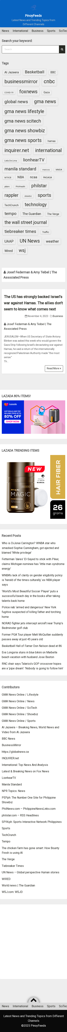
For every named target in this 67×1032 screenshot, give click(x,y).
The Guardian (32, 214)
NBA (20, 177)
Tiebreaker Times (13, 866)
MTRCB (7, 177)
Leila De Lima (10, 160)
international (48, 150)
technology (36, 204)
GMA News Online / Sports (19, 721)
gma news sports (23, 140)
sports (44, 195)
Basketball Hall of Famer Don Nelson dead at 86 (32, 646)
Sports (51, 31)
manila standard (20, 168)
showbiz (28, 196)
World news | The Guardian (18, 885)
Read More (53, 368)
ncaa (33, 177)
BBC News (8, 738)
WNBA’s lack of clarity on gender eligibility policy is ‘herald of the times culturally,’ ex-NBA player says (32, 580)
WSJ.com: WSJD (12, 892)
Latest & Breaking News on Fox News (25, 771)
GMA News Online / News (18, 701)
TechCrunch (11, 205)
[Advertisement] (33, 941)
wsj (22, 250)
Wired (8, 251)
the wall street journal (25, 222)
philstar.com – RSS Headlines (20, 815)
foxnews (28, 92)
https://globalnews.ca (15, 751)
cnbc (49, 81)
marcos (46, 170)
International (20, 31)
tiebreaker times (20, 231)
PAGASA (47, 177)
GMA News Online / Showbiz (20, 714)
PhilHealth (20, 186)
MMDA (59, 170)
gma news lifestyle (24, 111)
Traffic (45, 232)
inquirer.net (16, 150)
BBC (53, 72)
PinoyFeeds (33, 15)
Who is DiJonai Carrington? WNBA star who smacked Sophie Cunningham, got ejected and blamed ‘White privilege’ (30, 547)
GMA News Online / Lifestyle (20, 694)
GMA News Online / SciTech (19, 707)
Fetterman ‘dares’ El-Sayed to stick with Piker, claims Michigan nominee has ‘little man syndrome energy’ (33, 563)
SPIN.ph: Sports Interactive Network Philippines (32, 822)
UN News (30, 241)
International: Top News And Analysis (25, 765)
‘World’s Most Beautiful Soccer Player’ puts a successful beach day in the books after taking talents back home (31, 596)
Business (37, 31)
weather (52, 241)
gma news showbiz (24, 131)
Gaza (47, 92)
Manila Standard (12, 784)
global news (16, 101)
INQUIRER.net (10, 758)
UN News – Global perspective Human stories (30, 872)
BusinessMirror (11, 745)
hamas (52, 141)
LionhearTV (9, 778)
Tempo (6, 841)
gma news (45, 101)
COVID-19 (8, 92)
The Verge (53, 214)
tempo (10, 213)
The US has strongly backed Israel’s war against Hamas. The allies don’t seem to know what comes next (33, 303)
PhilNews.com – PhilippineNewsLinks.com (29, 808)
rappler (11, 195)
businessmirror (21, 81)
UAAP (9, 241)
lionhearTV (33, 159)
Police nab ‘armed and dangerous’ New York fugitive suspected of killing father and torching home (31, 612)
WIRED (6, 879)
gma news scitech (22, 121)
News (5, 31)
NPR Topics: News (13, 791)
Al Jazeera (11, 72)
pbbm (7, 186)
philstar (39, 185)
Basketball (34, 72)
